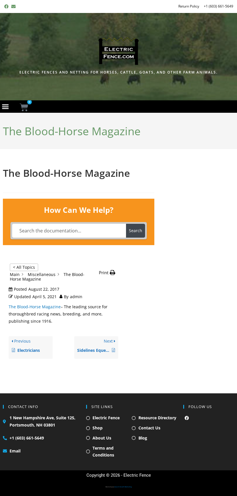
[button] (5, 106)
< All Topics (24, 267)
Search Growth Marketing (123, 487)
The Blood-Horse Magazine (35, 306)
